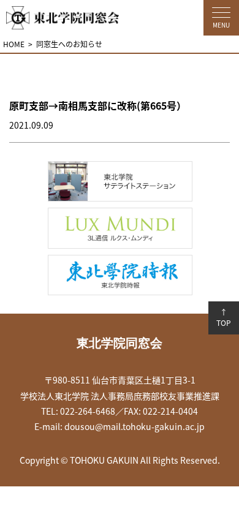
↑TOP (223, 317)
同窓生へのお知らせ (69, 44)
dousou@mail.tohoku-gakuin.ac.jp (134, 426)
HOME (14, 44)
